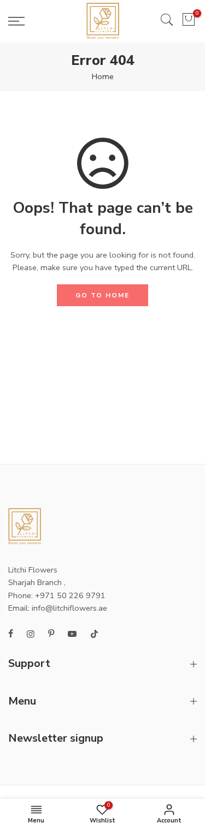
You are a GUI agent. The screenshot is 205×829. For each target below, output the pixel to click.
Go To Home (102, 295)
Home (103, 76)
